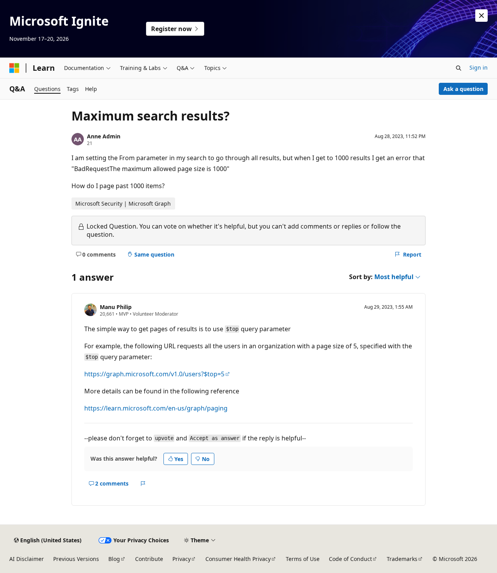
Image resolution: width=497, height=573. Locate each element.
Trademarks (402, 559)
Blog (114, 559)
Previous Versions (76, 559)
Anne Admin (103, 136)
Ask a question (463, 89)
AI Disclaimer (26, 559)
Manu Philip (116, 307)
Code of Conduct (350, 559)
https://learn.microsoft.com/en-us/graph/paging (156, 408)
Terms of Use (303, 559)
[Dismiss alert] (481, 15)
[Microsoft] (14, 68)
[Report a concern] (143, 483)
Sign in (478, 67)
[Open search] (458, 68)
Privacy (181, 559)
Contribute (149, 559)
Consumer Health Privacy (238, 559)
